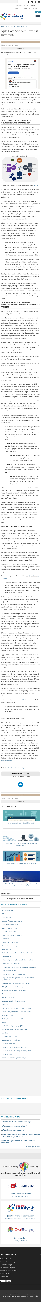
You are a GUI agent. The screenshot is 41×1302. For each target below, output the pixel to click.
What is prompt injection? (13, 1130)
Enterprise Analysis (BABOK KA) (12, 935)
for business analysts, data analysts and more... (20, 1218)
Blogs (26, 6)
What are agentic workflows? (14, 1126)
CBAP (4, 914)
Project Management (9, 971)
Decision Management (9, 928)
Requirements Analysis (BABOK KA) (13, 974)
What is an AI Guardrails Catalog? (16, 1122)
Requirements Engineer (7, 1268)
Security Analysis (7, 994)
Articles (19, 6)
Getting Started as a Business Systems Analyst (17, 953)
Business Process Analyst (8, 1262)
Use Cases (5, 1033)
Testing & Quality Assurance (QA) (12, 1019)
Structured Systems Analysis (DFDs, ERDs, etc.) (17, 1012)
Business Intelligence (9, 1044)
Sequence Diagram (8, 997)
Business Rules (7, 1054)
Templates (18, 8)
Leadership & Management (11, 963)
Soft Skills (5, 1005)
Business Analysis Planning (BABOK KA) (14, 1029)
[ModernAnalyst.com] (20, 1208)
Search (13, 26)
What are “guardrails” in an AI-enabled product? (18, 1141)
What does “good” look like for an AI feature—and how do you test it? (20, 1135)
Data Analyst (4, 1276)
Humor (33, 6)
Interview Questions (30, 8)
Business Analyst (5, 1259)
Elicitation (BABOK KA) (9, 932)
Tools (4, 1022)
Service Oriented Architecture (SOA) (13, 1001)
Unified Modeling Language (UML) (13, 1026)
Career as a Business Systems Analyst (14, 1058)
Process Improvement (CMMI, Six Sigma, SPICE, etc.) (19, 967)
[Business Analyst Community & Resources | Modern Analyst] (12, 16)
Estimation (5, 939)
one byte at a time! (20, 1241)
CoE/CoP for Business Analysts (12, 921)
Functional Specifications (10, 942)
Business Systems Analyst (8, 1270)
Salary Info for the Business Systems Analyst (16, 983)
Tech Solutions (20, 1238)
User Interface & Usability (10, 1036)
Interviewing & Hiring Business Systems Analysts (17, 960)
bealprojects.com (6, 761)
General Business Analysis (10, 946)
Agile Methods (6, 949)
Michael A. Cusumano (25, 700)
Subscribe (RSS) (22, 26)
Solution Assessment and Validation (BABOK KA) (17, 1008)
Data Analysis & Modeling (16, 768)
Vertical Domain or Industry (11, 1040)
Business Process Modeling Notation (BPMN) (16, 1051)
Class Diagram (6, 917)
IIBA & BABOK (6, 956)
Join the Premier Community (20, 1216)
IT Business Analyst (6, 1265)
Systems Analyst (5, 1273)
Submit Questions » (33, 1147)
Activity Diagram (7, 910)
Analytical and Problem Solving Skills (14, 990)
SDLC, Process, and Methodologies (13, 987)
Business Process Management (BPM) (14, 1047)
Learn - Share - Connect (20, 1193)
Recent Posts (5, 26)
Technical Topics (7, 1015)
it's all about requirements (20, 1196)
